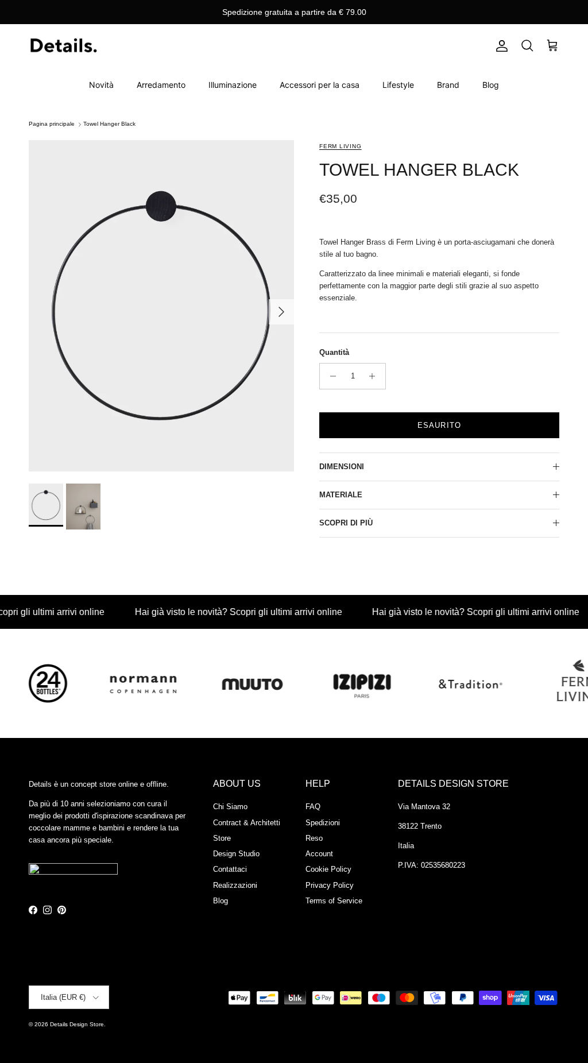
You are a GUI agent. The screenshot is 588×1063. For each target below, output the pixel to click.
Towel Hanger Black (109, 124)
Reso (314, 838)
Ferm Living (340, 146)
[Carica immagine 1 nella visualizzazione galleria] (161, 306)
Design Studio (236, 853)
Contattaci (230, 869)
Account (319, 853)
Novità (101, 85)
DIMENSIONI (341, 466)
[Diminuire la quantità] (330, 376)
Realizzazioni (235, 885)
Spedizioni (322, 822)
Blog (490, 85)
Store (222, 838)
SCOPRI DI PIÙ (346, 523)
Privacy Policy (329, 885)
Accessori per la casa (319, 85)
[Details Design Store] (63, 46)
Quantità (334, 352)
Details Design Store (77, 1024)
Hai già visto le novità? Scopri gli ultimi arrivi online (224, 612)
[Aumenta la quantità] (375, 376)
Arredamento (161, 85)
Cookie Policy (328, 869)
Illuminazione (232, 85)
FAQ (312, 806)
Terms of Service (333, 900)
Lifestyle (398, 85)
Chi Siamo (230, 806)
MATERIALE (340, 494)
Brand (448, 85)
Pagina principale (52, 124)
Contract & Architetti (246, 822)
